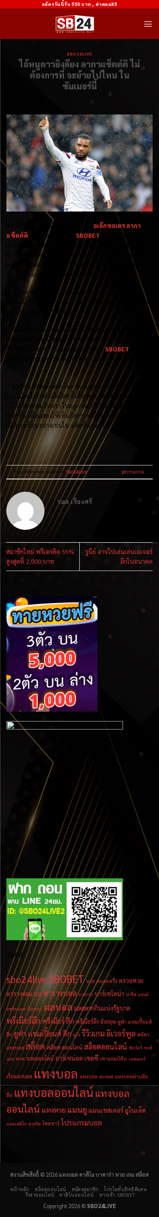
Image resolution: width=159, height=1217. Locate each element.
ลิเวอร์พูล (121, 1033)
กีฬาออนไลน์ (40, 1195)
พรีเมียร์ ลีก (58, 1020)
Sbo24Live (79, 53)
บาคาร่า (85, 994)
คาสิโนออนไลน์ (77, 1195)
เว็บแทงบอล (19, 1076)
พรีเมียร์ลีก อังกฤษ (96, 1021)
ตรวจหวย (131, 980)
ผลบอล (58, 1006)
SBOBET (117, 349)
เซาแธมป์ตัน (113, 1058)
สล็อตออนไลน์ (105, 1046)
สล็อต (35, 1046)
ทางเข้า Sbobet (117, 1195)
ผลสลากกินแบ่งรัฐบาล (102, 1008)
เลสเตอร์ (136, 1058)
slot (90, 980)
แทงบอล (56, 1073)
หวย (20, 1058)
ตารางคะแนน (24, 993)
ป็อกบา (34, 1008)
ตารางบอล (60, 993)
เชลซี (91, 1057)
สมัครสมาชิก (85, 1189)
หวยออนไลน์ (39, 1058)
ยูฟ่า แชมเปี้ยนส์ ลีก (42, 1033)
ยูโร (76, 1034)
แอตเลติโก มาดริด (23, 1123)
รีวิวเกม (93, 1033)
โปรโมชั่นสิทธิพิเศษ (125, 1189)
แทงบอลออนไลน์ (53, 1092)
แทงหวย (54, 1109)
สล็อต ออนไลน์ (64, 1047)
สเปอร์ (135, 1047)
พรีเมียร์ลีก (23, 1020)
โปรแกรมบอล (81, 1122)
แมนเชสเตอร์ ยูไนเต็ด (117, 1110)
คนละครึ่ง (106, 980)
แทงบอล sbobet (96, 1076)
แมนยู (77, 1109)
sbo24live (26, 978)
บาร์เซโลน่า (109, 993)
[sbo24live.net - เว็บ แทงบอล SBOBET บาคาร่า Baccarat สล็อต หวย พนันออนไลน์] (75, 23)
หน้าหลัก (19, 1189)
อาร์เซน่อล (69, 1058)
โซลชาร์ (50, 1123)
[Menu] (148, 23)
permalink (133, 471)
